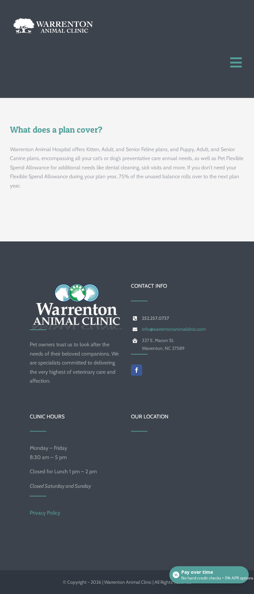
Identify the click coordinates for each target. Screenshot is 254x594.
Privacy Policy (45, 513)
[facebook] (136, 370)
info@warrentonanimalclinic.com (174, 329)
